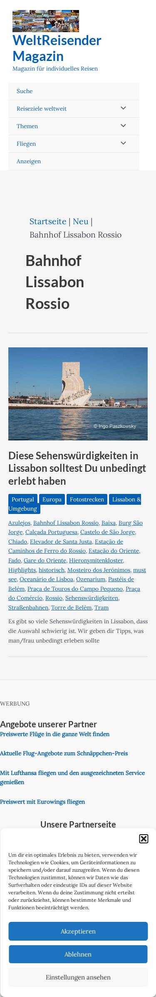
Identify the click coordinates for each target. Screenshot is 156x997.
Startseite (48, 221)
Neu (81, 221)
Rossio (53, 598)
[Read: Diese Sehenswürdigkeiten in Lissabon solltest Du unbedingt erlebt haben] (78, 393)
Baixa (109, 522)
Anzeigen (29, 161)
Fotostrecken (87, 499)
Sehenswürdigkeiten (91, 598)
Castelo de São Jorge (107, 532)
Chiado (17, 541)
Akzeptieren (78, 931)
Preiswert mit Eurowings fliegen (42, 801)
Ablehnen (78, 954)
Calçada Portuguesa (51, 532)
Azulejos (19, 522)
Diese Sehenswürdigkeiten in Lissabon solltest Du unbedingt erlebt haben (77, 468)
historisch (51, 570)
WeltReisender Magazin (57, 48)
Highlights (22, 570)
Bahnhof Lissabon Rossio (66, 522)
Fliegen (26, 143)
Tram (101, 607)
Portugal (23, 499)
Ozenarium (90, 579)
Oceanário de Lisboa (46, 579)
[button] (143, 839)
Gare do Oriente (45, 560)
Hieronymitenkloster (96, 560)
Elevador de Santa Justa (61, 541)
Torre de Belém (71, 607)
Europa (52, 499)
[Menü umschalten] (121, 108)
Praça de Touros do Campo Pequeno (75, 588)
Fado (14, 560)
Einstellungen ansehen (78, 977)
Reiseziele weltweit (42, 108)
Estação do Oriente (114, 550)
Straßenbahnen (28, 607)
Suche (24, 91)
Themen (27, 126)
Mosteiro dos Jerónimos (98, 570)
